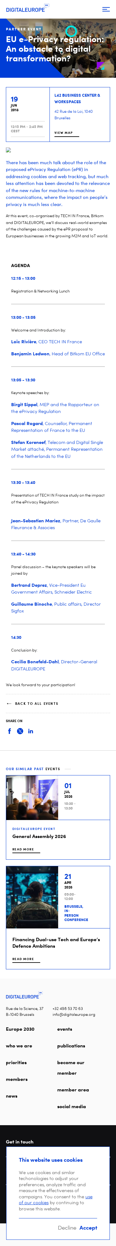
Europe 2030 (20, 1029)
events (64, 1029)
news (11, 1096)
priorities (16, 1062)
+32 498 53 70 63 (68, 1008)
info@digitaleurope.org (74, 1014)
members (17, 1079)
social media (71, 1106)
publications (71, 1045)
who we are (19, 1045)
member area (73, 1089)
